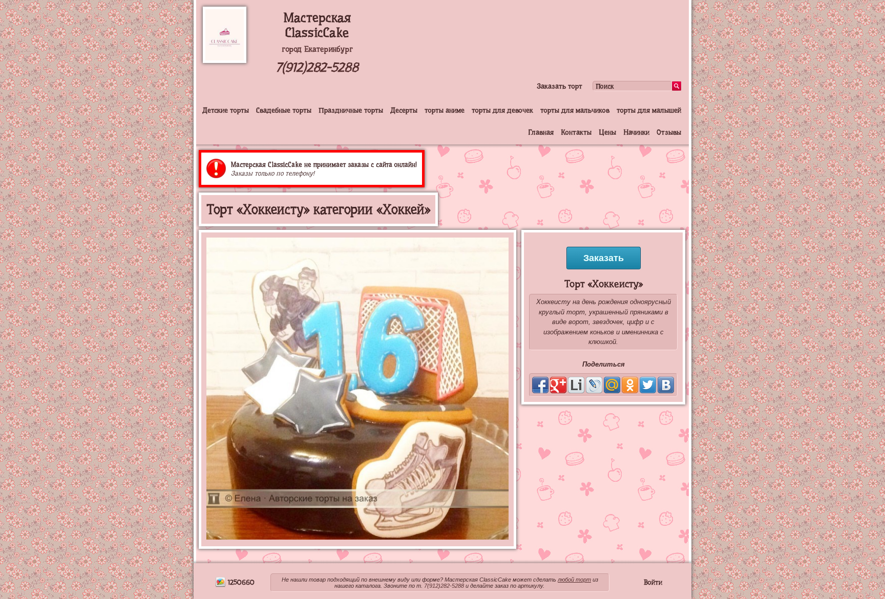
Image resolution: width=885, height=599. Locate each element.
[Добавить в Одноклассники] (630, 385)
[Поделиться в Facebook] (540, 385)
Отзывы (669, 132)
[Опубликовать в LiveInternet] (576, 385)
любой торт (574, 579)
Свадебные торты (283, 110)
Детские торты (225, 110)
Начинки (636, 132)
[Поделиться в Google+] (558, 385)
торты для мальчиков (574, 110)
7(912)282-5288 (317, 67)
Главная (541, 132)
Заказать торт (559, 86)
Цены (607, 132)
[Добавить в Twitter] (648, 385)
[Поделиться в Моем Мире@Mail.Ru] (612, 385)
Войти (653, 582)
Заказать (603, 258)
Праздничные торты (351, 110)
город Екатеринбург (317, 49)
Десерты (403, 110)
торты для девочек (502, 110)
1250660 (240, 582)
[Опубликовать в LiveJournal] (594, 385)
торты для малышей (649, 110)
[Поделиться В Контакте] (666, 385)
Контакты (576, 132)
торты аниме (445, 110)
